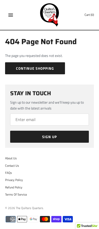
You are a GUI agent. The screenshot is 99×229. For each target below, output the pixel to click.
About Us (11, 158)
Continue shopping (35, 68)
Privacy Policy (14, 180)
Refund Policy (13, 187)
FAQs (8, 173)
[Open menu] (10, 15)
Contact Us (12, 165)
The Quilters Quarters (29, 208)
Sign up (49, 136)
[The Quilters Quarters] (49, 15)
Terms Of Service (16, 194)
